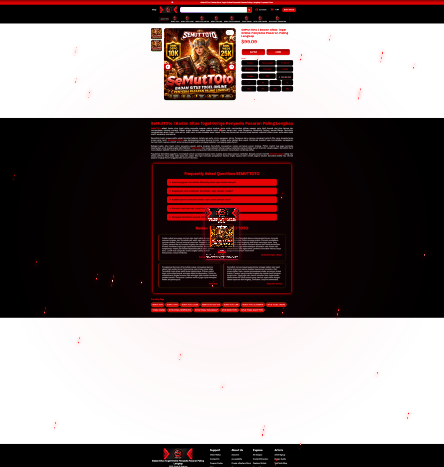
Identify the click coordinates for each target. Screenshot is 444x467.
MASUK (222, 251)
